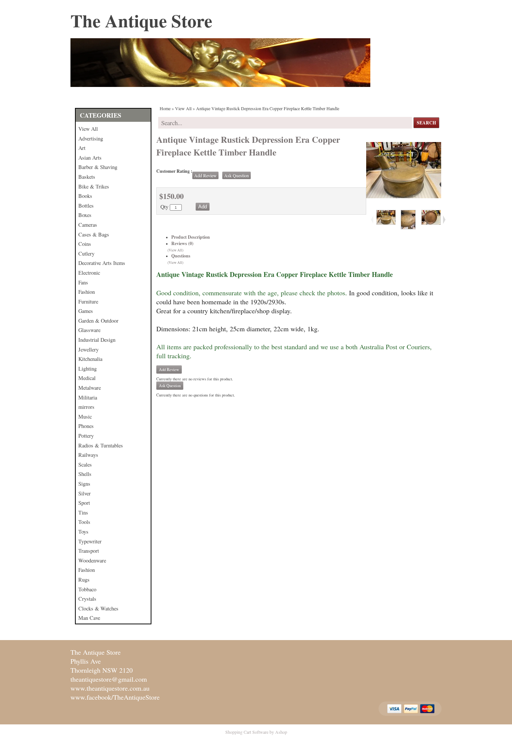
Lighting (87, 368)
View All (88, 128)
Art (81, 147)
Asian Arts (90, 157)
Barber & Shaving (97, 167)
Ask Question (236, 175)
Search (426, 123)
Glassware (89, 330)
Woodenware (92, 560)
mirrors (86, 406)
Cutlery (86, 253)
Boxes (84, 214)
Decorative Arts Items (101, 262)
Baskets (86, 176)
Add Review (205, 175)
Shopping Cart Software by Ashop (256, 732)
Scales (85, 464)
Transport (88, 550)
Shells (84, 473)
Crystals (87, 598)
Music (85, 416)
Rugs (84, 579)
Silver (84, 493)
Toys (83, 531)
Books (85, 195)
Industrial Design (96, 339)
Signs (84, 483)
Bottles (86, 205)
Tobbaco (87, 589)
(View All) (175, 250)
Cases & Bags (93, 234)
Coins (84, 243)
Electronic (89, 272)
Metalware (89, 387)
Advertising (90, 138)
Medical (87, 377)
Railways (88, 454)
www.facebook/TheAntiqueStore (115, 697)
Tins (83, 512)
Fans (83, 282)
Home (165, 108)
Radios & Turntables (100, 445)
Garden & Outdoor (98, 320)
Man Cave (89, 617)
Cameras (87, 224)
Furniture (88, 301)
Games (85, 310)
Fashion (86, 291)
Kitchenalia (90, 358)
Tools (84, 521)
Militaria (87, 397)
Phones (86, 425)
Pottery (86, 435)
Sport (84, 502)
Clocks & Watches (98, 608)
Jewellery (88, 349)
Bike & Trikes (93, 186)
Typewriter (90, 541)
